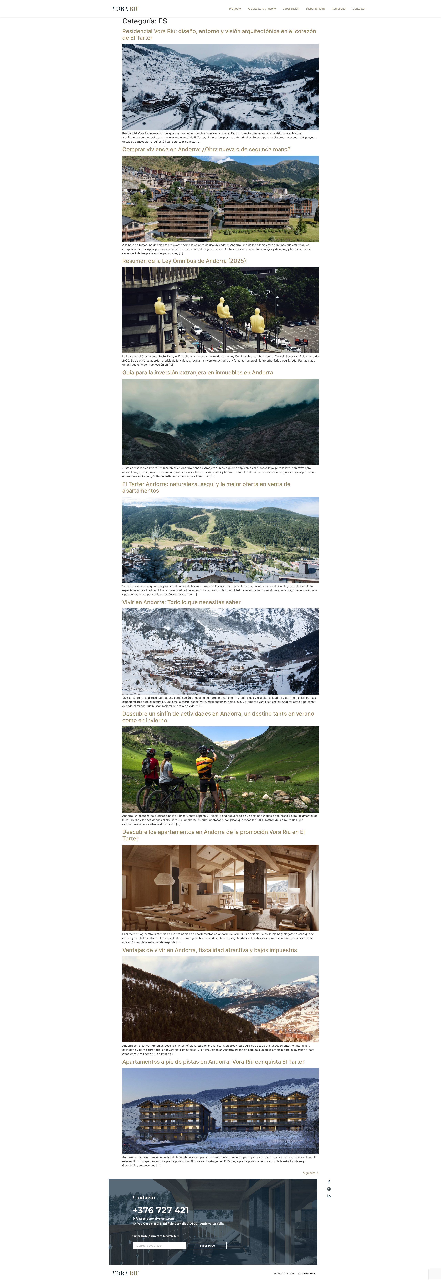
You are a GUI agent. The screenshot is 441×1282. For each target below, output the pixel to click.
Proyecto (235, 8)
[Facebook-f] (329, 1182)
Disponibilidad (315, 8)
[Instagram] (329, 1189)
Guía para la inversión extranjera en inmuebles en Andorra (197, 372)
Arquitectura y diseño (262, 8)
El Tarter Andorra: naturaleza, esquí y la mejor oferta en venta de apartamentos (206, 487)
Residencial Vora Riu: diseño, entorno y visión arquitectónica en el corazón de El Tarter (219, 34)
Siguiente (311, 1173)
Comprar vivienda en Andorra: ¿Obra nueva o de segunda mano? (206, 149)
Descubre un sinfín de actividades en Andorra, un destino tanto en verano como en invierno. (218, 717)
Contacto (358, 8)
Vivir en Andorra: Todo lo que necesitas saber (181, 602)
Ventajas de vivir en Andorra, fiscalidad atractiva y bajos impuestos (209, 950)
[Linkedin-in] (329, 1196)
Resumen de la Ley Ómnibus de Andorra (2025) (184, 261)
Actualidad (339, 8)
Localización (291, 8)
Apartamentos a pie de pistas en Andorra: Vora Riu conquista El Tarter (213, 1061)
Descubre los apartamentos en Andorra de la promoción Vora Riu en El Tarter (213, 835)
